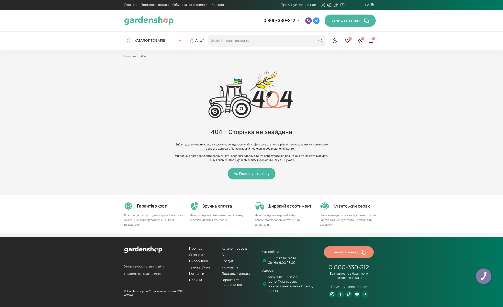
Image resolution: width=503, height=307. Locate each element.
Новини (195, 280)
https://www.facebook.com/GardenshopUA (340, 294)
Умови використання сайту (144, 266)
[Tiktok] (335, 5)
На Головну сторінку (252, 174)
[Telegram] (348, 5)
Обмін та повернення (190, 5)
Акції (225, 255)
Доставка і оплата (154, 5)
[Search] (320, 41)
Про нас (130, 5)
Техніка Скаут (199, 267)
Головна (130, 56)
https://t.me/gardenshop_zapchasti (365, 294)
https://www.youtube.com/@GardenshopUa (357, 294)
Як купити (229, 267)
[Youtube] (342, 5)
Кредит (227, 261)
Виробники (198, 261)
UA (367, 4)
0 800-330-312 (279, 20)
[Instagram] (322, 5)
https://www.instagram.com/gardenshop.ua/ (332, 294)
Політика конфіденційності (143, 274)
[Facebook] (329, 5)
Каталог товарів (234, 248)
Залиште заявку (346, 20)
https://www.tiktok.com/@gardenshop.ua (348, 294)
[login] (335, 40)
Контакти (219, 5)
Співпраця (197, 255)
